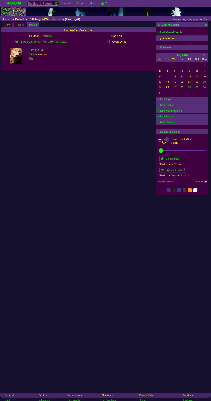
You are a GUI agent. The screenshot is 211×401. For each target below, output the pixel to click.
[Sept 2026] (204, 55)
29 (197, 87)
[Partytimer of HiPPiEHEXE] (31, 59)
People (33, 24)
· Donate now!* (172, 158)
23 (204, 81)
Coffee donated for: (181, 139)
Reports (20, 24)
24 (160, 87)
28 (189, 87)
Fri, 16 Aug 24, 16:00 (27, 41)
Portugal (47, 36)
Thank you (199, 181)
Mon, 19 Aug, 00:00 (55, 41)
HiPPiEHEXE (36, 50)
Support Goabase (166, 181)
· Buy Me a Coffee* (174, 170)
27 (182, 87)
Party (8, 24)
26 (174, 87)
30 (204, 87)
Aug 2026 (182, 55)
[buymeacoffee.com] (180, 175)
